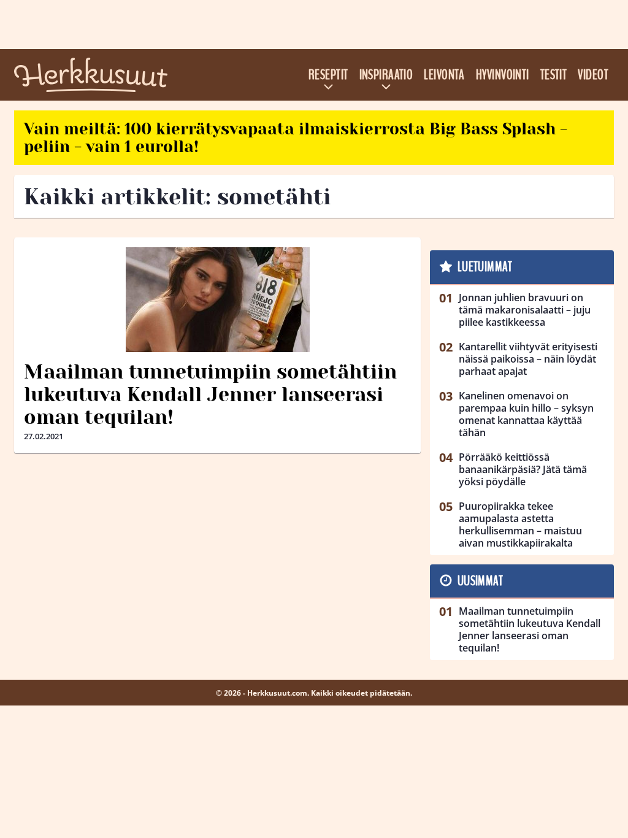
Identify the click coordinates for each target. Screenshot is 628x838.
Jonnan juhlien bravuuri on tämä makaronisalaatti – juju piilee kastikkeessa (525, 310)
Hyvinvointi (502, 75)
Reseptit (328, 75)
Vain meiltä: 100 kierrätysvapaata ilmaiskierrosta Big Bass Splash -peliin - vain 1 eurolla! (295, 138)
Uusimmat (481, 581)
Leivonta (444, 75)
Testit (553, 75)
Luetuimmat (485, 267)
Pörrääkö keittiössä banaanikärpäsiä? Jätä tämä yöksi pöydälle (523, 469)
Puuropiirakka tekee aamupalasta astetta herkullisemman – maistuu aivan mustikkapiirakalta (520, 524)
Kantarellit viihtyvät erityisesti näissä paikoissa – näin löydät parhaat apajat (528, 359)
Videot (593, 75)
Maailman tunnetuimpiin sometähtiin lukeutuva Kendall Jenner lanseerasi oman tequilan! (210, 395)
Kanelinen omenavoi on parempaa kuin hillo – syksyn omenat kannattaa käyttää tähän (526, 414)
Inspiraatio (386, 75)
